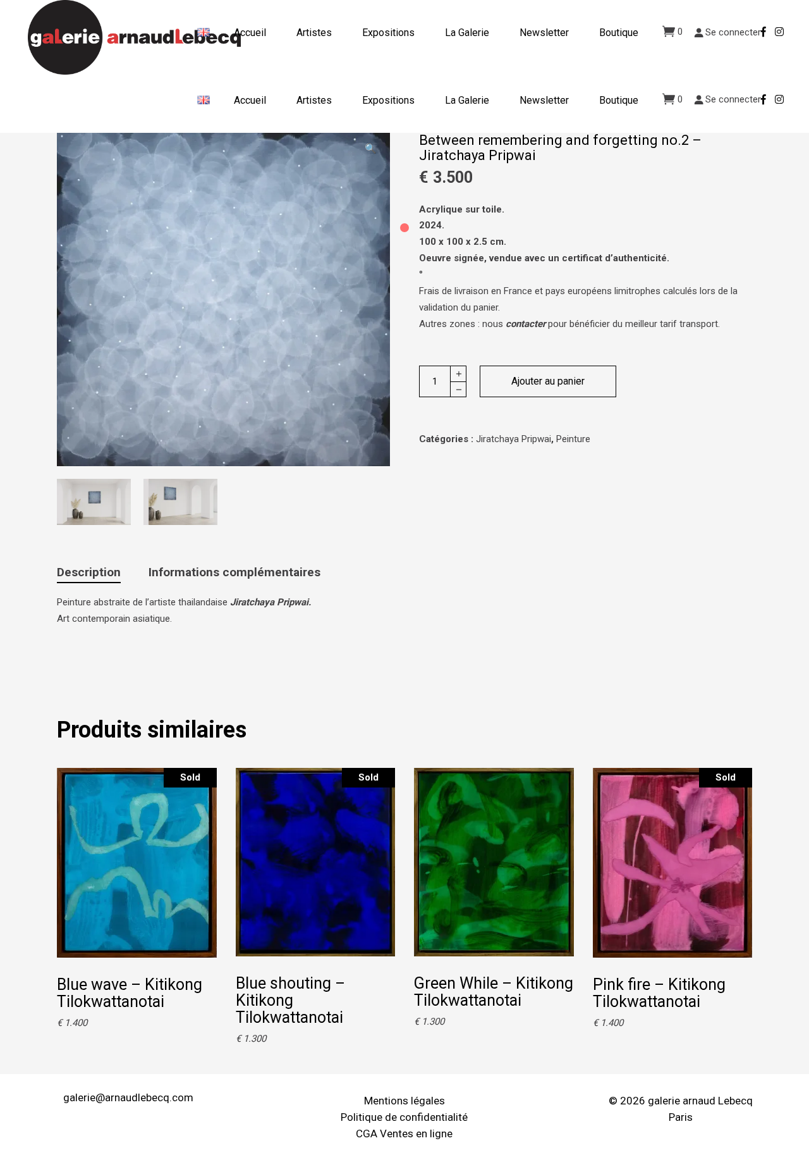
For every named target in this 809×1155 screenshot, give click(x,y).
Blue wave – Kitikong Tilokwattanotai (129, 993)
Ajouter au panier (548, 381)
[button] (370, 148)
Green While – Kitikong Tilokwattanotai (493, 992)
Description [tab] (89, 572)
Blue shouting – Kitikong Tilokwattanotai (290, 1000)
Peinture (573, 439)
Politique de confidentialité (404, 1117)
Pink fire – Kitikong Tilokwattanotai (659, 993)
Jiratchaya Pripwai (513, 439)
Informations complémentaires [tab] (234, 572)
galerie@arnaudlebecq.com (128, 1097)
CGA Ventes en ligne (404, 1133)
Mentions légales (404, 1100)
